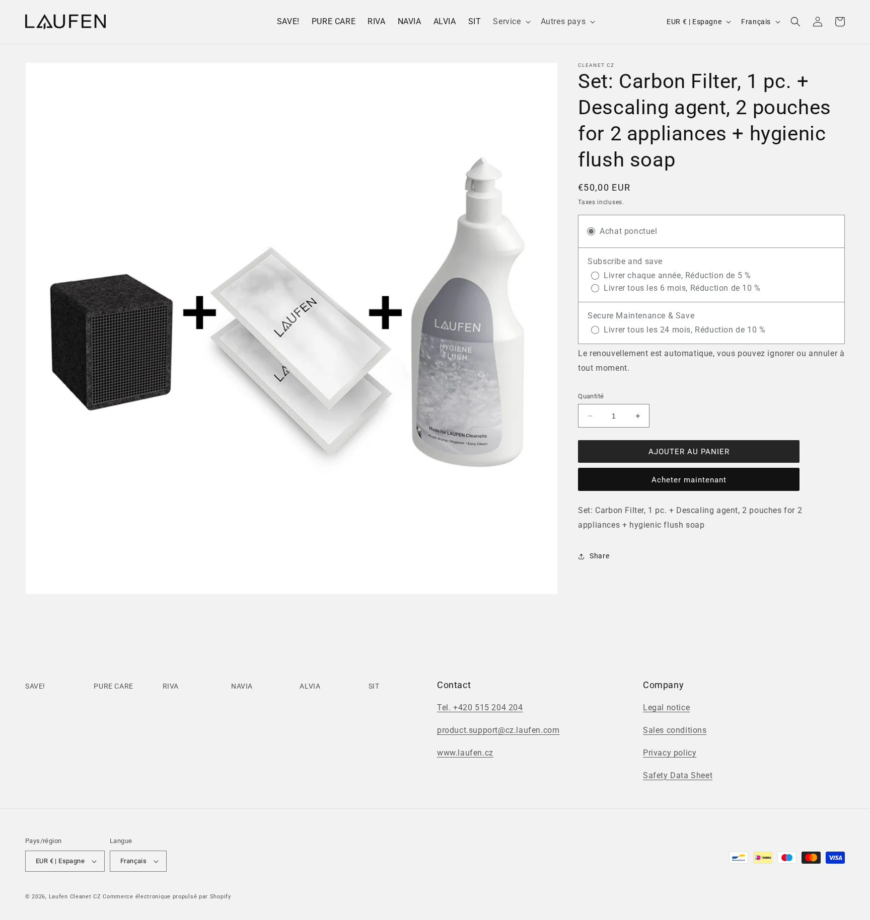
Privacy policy (669, 753)
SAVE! (35, 686)
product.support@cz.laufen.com (498, 730)
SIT (374, 686)
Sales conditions (675, 730)
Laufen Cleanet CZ (75, 896)
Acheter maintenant (689, 479)
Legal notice (666, 707)
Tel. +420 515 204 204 (480, 707)
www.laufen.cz (465, 753)
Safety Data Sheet (677, 775)
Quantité (591, 396)
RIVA (171, 686)
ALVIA (310, 686)
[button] (510, 22)
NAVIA (242, 686)
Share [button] (599, 556)
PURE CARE (113, 686)
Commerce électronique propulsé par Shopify (167, 896)
